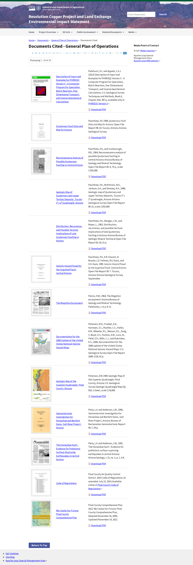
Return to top (39, 545)
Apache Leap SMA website (146, 60)
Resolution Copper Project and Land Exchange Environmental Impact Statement (70, 19)
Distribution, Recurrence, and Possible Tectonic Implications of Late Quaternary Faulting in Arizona (69, 233)
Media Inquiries (147, 50)
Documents (42, 40)
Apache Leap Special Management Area (25, 560)
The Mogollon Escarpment (69, 303)
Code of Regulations (66, 483)
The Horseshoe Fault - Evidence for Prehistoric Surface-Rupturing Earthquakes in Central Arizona (68, 452)
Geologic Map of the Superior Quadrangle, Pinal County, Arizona (70, 385)
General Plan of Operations (64, 40)
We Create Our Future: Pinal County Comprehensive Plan (67, 514)
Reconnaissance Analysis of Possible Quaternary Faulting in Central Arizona (69, 161)
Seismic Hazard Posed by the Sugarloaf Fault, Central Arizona (69, 269)
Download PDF (98, 109)
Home (32, 40)
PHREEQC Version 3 (98, 103)
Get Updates (12, 553)
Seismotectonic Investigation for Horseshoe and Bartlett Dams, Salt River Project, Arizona (68, 420)
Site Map (10, 557)
